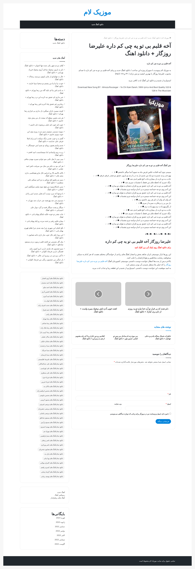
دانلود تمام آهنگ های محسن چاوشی (51, 395)
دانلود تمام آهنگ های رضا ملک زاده (52, 328)
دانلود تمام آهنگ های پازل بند (53, 454)
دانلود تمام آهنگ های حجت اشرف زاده (50, 305)
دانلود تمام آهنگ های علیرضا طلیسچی (50, 359)
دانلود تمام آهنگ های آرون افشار (52, 278)
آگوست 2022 (60, 544)
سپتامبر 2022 (60, 540)
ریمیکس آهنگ (60, 495)
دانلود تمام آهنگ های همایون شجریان (51, 449)
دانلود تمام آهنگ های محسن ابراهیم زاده (50, 391)
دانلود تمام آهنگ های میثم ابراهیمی (51, 436)
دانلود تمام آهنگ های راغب (54, 314)
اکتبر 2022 (61, 535)
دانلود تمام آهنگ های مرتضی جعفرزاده (50, 409)
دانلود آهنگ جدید (97, 24)
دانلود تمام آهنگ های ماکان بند (53, 386)
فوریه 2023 (60, 518)
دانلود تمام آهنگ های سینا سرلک (52, 350)
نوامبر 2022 (60, 531)
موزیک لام (165, 38)
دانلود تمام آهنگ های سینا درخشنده (51, 346)
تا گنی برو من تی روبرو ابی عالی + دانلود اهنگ (45, 256)
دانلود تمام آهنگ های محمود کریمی (51, 400)
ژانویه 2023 (60, 522)
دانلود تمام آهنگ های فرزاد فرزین (52, 382)
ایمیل (168, 404)
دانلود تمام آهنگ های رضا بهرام (53, 319)
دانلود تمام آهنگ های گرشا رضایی (52, 472)
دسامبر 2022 (60, 526)
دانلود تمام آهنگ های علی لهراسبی (51, 368)
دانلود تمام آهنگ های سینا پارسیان (52, 355)
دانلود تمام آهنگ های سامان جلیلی (52, 341)
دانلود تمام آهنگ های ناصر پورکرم (52, 445)
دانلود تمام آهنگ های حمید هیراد (53, 310)
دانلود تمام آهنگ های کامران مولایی (51, 463)
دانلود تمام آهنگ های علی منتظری (52, 373)
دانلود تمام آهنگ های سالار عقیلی (52, 337)
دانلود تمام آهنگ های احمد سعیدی (52, 283)
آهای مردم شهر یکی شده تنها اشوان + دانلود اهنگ (43, 65)
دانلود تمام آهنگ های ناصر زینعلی (52, 440)
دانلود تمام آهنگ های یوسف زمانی (52, 476)
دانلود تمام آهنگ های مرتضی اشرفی (51, 404)
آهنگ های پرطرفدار (58, 498)
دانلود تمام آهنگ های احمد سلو (53, 287)
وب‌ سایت (117, 404)
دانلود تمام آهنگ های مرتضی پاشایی (51, 413)
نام (169, 394)
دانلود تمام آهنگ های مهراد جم (53, 431)
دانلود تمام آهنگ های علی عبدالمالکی (51, 364)
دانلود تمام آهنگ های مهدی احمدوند (51, 427)
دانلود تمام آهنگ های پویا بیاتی (53, 458)
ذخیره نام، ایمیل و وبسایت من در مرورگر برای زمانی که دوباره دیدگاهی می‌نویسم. (139, 414)
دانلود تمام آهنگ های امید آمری (53, 296)
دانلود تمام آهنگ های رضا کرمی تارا (51, 332)
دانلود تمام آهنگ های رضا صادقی (52, 323)
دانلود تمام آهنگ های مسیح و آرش (52, 422)
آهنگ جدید (61, 492)
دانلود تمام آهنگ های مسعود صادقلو (51, 418)
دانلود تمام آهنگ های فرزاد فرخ (53, 377)
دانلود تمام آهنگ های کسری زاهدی (52, 467)
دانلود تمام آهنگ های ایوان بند (53, 301)
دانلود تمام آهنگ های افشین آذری (52, 292)
